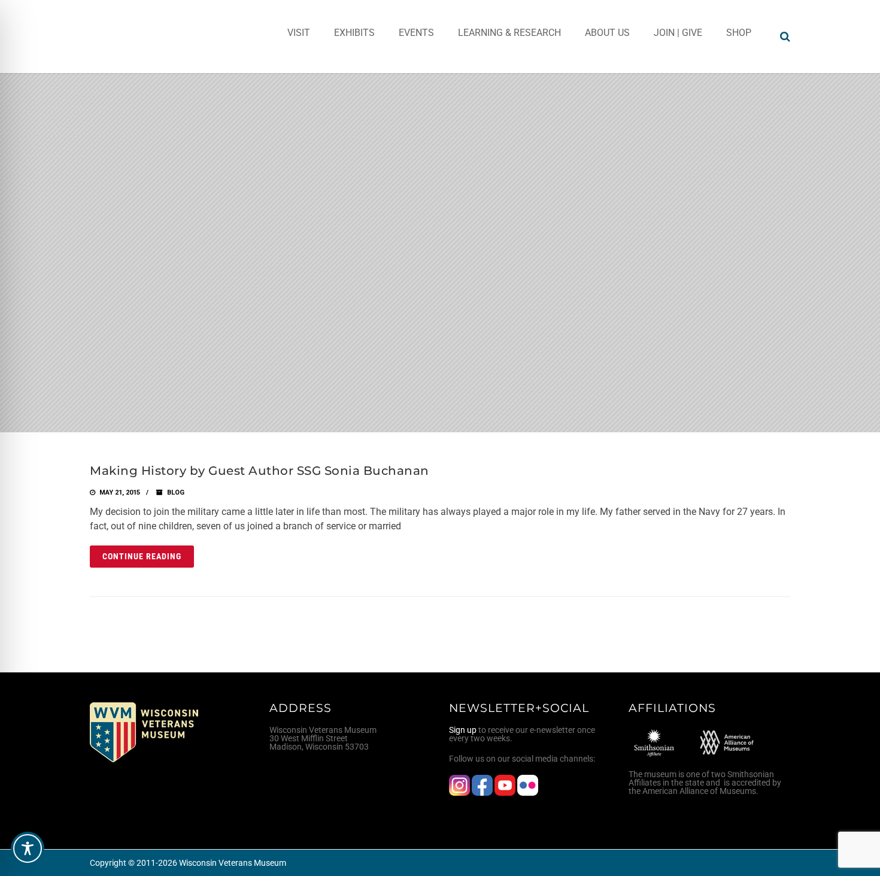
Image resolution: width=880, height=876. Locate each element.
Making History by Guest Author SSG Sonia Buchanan (259, 470)
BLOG (175, 492)
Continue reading (141, 556)
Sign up (463, 730)
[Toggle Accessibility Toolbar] (27, 848)
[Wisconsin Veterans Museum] (138, 36)
